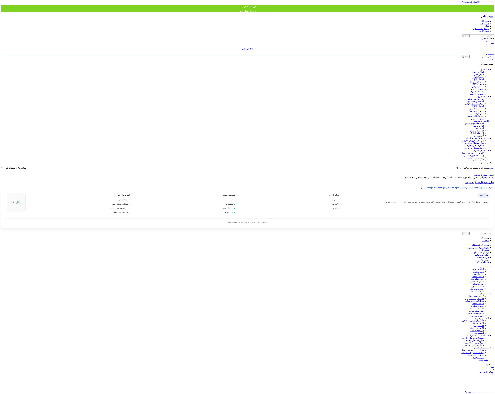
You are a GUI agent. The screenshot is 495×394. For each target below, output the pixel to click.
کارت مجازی (478, 160)
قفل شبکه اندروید (476, 113)
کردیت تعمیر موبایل (475, 99)
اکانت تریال (479, 128)
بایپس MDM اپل (477, 84)
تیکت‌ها (335, 208)
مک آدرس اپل (478, 86)
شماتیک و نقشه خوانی (474, 104)
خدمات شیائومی (477, 109)
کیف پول (335, 204)
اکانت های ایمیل (477, 131)
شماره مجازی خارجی (474, 145)
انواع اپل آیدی (478, 72)
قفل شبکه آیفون (477, 82)
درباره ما (230, 200)
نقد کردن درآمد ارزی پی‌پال (472, 153)
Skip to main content (485, 2)
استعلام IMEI (478, 79)
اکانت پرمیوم (478, 126)
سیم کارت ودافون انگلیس (119, 208)
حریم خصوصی (228, 212)
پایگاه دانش (229, 204)
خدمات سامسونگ (476, 111)
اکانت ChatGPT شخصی (120, 212)
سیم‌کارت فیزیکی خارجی (473, 140)
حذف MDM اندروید (475, 116)
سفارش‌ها (334, 200)
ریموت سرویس (477, 118)
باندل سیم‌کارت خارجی (474, 148)
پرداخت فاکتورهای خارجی (472, 155)
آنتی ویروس (478, 136)
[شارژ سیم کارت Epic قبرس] (484, 175)
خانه (492, 168)
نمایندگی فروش (227, 208)
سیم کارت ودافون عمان (120, 204)
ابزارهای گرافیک (477, 133)
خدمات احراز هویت (475, 158)
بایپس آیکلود (478, 74)
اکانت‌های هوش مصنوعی (473, 123)
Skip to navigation (469, 2)
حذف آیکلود (479, 77)
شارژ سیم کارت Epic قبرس (479, 182)
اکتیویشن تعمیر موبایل (474, 101)
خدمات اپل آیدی (477, 94)
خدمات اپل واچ (477, 89)
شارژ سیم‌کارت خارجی (474, 143)
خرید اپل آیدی (123, 200)
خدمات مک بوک (477, 91)
